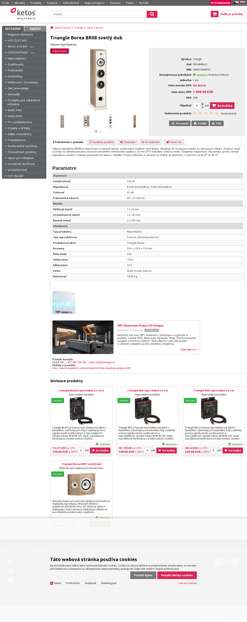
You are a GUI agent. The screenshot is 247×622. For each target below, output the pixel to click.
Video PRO (15, 116)
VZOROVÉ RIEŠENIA (21, 164)
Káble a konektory (20, 134)
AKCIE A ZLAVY (18, 46)
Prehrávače (15, 70)
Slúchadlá (14, 94)
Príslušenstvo (17, 140)
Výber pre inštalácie (21, 158)
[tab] (68, 142)
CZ (235, 3)
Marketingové (109, 583)
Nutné (57, 583)
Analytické (90, 583)
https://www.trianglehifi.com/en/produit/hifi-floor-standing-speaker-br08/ (91, 368)
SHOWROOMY (17, 170)
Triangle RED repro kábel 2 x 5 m (213, 390)
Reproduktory (17, 58)
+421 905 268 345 (76, 362)
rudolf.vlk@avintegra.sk (102, 362)
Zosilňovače (16, 64)
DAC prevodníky (18, 88)
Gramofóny (15, 76)
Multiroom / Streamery (23, 82)
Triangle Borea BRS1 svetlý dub (81, 464)
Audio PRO (15, 110)
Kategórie (13, 28)
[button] (96, 131)
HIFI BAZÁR (15, 176)
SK (242, 3)
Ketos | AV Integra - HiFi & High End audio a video (24, 14)
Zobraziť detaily (187, 583)
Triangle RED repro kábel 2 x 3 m (147, 390)
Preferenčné (73, 583)
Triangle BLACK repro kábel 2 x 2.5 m (81, 390)
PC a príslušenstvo (20, 122)
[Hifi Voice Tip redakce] (65, 313)
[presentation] (68, 142)
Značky (35, 28)
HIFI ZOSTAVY (17, 40)
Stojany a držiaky (19, 128)
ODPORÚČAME (18, 52)
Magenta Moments (20, 34)
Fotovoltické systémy (22, 152)
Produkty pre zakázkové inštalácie (24, 102)
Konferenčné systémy (22, 146)
